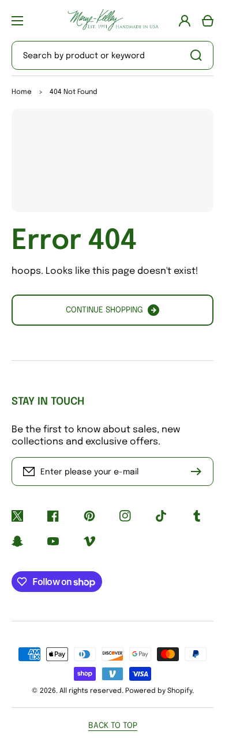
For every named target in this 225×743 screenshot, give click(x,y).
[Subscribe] (199, 471)
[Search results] (199, 55)
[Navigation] (17, 21)
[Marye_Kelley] (112, 20)
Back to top (112, 726)
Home (22, 92)
